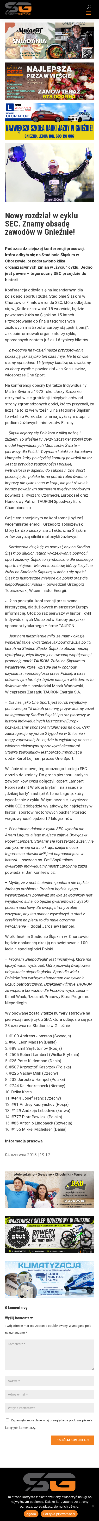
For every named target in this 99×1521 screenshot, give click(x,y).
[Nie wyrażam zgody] (93, 1506)
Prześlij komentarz (73, 1440)
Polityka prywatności (59, 1514)
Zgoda (31, 1514)
